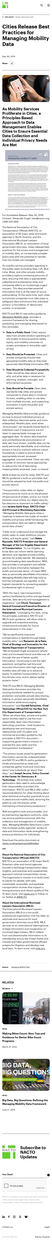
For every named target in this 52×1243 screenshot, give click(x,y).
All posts (6, 988)
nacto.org (29, 893)
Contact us (7, 1227)
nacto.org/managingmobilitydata (20, 843)
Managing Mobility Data (20, 967)
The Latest (9, 17)
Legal (47, 1227)
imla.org (40, 948)
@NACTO (22, 897)
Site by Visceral (42, 1237)
